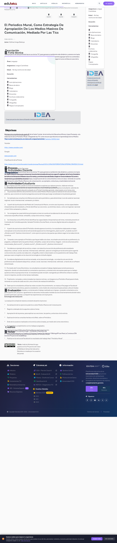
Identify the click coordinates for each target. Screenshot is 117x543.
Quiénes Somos (68, 370)
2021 (37, 399)
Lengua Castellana (22, 8)
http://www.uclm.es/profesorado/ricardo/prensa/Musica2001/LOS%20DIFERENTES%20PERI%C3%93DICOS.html (43, 164)
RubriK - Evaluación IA (43, 374)
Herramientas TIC (16, 381)
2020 (37, 402)
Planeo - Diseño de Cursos (45, 377)
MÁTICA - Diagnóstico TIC (44, 385)
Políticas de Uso (67, 374)
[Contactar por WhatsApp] (106, 400)
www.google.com (10, 156)
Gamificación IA (41, 381)
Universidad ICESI (68, 381)
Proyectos (13, 377)
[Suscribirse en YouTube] (95, 400)
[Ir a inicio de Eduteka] (11, 3)
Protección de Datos (69, 377)
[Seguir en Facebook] (87, 400)
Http (6, 147)
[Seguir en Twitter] (102, 400)
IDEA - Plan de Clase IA (44, 370)
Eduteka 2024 (44, 393)
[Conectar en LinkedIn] (98, 400)
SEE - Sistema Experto (18, 388)
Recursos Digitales (16, 392)
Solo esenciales (109, 539)
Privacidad (106, 412)
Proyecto (7, 8)
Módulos (12, 374)
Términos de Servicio (93, 412)
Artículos (12, 370)
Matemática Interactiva (17, 385)
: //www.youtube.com (15, 147)
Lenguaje (13, 8)
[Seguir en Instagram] (91, 400)
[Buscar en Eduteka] (99, 3)
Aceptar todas (97, 539)
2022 (37, 396)
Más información (25, 540)
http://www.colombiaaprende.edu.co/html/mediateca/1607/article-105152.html (31, 139)
